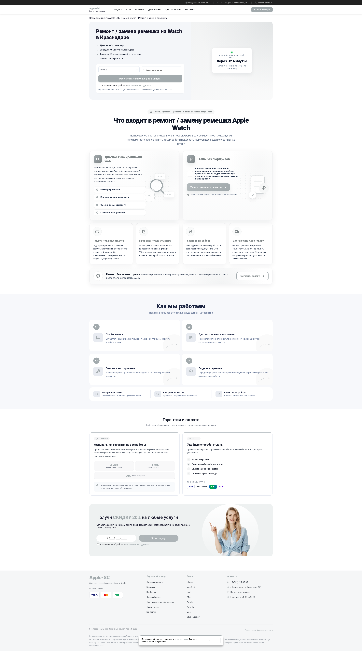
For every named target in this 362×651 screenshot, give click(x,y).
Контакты (190, 9)
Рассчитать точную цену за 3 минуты (140, 78)
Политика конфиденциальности (259, 630)
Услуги (117, 9)
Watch (190, 602)
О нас (128, 9)
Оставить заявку (250, 276)
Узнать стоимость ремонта (206, 187)
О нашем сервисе (154, 582)
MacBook (191, 587)
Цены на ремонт (173, 9)
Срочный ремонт (154, 597)
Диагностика (154, 9)
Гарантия (139, 9)
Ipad (188, 592)
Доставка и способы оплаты (160, 602)
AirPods (190, 607)
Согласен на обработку (124, 544)
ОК (209, 640)
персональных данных (139, 85)
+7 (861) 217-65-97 (265, 3)
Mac (189, 612)
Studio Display (193, 617)
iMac (189, 597)
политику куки (181, 639)
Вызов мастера (262, 9)
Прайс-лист (152, 592)
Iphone (190, 582)
